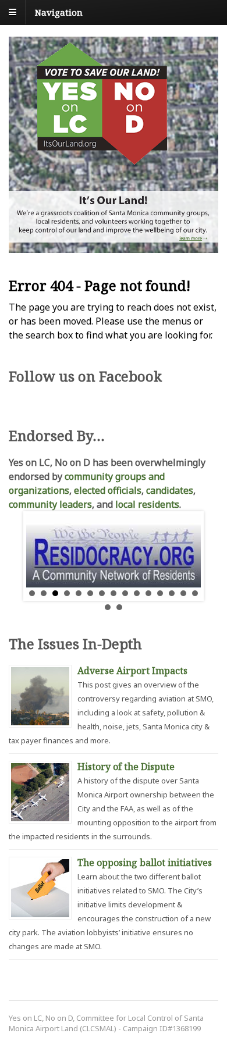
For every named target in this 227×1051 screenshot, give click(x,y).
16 (108, 607)
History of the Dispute (126, 766)
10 (137, 593)
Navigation (59, 11)
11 (148, 593)
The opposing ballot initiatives (144, 862)
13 (172, 593)
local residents (147, 504)
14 (183, 593)
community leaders (50, 504)
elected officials (107, 490)
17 (119, 607)
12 (160, 593)
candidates (169, 490)
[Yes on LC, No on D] (102, 158)
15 (195, 593)
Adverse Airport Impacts (132, 670)
